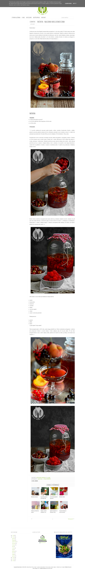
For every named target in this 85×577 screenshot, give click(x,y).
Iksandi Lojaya (50, 568)
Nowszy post (32, 519)
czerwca (13, 548)
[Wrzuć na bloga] (33, 481)
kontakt (43, 17)
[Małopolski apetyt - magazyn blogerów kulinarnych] (64, 557)
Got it (74, 3)
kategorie (29, 17)
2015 (13, 537)
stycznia (13, 556)
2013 (13, 559)
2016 (13, 535)
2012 (13, 560)
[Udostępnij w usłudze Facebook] (36, 481)
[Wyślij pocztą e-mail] (32, 481)
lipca (13, 546)
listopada (13, 540)
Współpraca (36, 17)
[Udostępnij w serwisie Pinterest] (37, 481)
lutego (13, 554)
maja (13, 549)
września (13, 543)
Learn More (68, 3)
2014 (13, 557)
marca (13, 552)
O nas (23, 17)
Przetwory (47, 479)
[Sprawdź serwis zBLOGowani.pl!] (42, 542)
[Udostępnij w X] (34, 481)
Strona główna (16, 17)
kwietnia (13, 551)
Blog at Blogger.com (36, 568)
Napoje (40, 479)
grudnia (13, 538)
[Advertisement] (42, 525)
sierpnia (13, 545)
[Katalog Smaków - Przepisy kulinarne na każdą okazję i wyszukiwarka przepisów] (42, 541)
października (14, 541)
